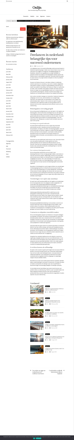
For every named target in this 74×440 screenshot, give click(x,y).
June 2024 (8, 100)
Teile (32, 66)
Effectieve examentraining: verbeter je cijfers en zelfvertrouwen (54, 289)
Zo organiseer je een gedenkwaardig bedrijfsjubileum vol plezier (14, 42)
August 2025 (9, 82)
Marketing (8, 151)
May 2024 (8, 103)
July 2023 (8, 124)
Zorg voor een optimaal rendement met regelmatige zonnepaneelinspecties (54, 337)
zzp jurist (49, 230)
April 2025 (8, 87)
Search (7, 26)
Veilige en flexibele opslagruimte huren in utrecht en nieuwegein (54, 325)
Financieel (25, 16)
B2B (7, 146)
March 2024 (8, 108)
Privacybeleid (38, 438)
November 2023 (9, 116)
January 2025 (9, 92)
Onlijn (37, 8)
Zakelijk (32, 16)
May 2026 (8, 74)
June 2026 (8, 71)
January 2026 (9, 79)
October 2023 (9, 119)
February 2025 (9, 90)
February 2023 (9, 135)
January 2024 (9, 111)
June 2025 (8, 85)
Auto (37, 16)
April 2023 (8, 129)
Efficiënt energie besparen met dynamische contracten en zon (52, 301)
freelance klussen (55, 71)
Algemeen (42, 16)
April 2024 (8, 106)
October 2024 (9, 98)
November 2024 (9, 95)
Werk (7, 154)
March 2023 (8, 132)
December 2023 (9, 114)
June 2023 (8, 127)
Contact (48, 16)
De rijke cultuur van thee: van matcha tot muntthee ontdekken (54, 313)
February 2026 (9, 77)
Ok (34, 438)
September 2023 (10, 122)
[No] (72, 437)
